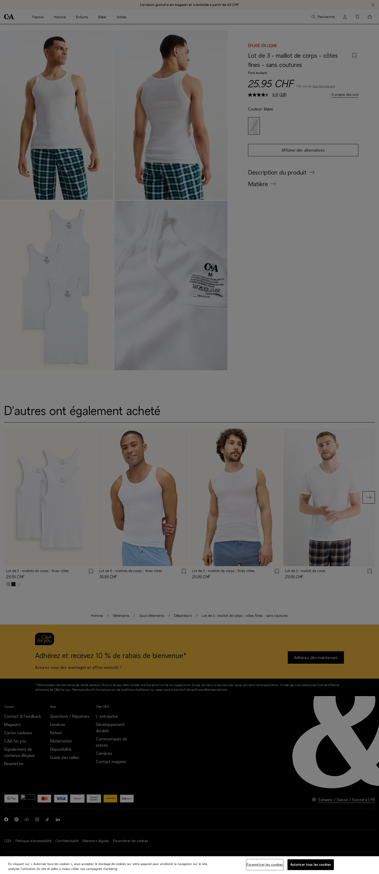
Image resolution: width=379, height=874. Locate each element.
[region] (189, 865)
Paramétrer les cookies (264, 864)
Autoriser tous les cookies (310, 864)
